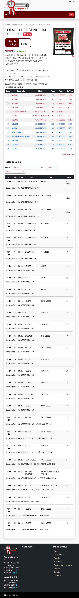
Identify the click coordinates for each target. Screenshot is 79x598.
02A (8, 238)
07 (7, 336)
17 (7, 497)
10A (8, 523)
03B (8, 418)
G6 (7, 195)
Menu (7, 14)
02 (7, 278)
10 (7, 371)
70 (7, 406)
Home (7, 25)
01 (7, 266)
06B (8, 432)
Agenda (57, 558)
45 (7, 460)
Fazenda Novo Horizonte (63, 565)
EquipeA (14, 595)
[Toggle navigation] (71, 14)
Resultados (16, 25)
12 (7, 383)
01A (8, 224)
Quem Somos (59, 555)
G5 (7, 181)
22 (7, 394)
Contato (57, 572)
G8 (7, 472)
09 (7, 359)
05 (7, 313)
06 (7, 324)
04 (7, 301)
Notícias (57, 569)
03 (7, 289)
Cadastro (57, 576)
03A (8, 252)
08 (7, 348)
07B (8, 446)
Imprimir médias (68, 154)
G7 (7, 210)
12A (8, 509)
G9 (7, 486)
